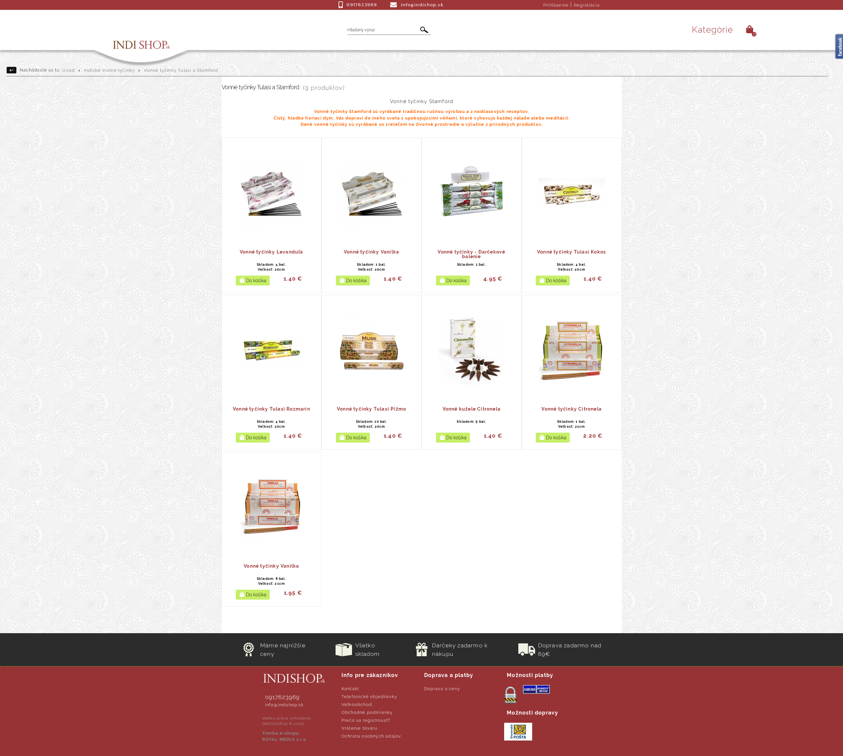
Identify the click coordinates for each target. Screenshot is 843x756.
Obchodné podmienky (367, 712)
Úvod (68, 70)
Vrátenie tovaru (359, 728)
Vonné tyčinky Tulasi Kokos (571, 252)
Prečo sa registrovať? (365, 720)
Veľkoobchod (356, 704)
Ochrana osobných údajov (371, 736)
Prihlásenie (556, 5)
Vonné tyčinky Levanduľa (271, 252)
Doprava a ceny (442, 688)
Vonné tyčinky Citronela (571, 409)
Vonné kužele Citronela (472, 409)
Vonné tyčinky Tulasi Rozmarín (271, 409)
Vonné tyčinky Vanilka (371, 252)
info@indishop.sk (284, 704)
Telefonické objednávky (369, 696)
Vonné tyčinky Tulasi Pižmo (371, 409)
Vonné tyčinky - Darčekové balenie (471, 254)
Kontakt (350, 688)
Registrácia (587, 5)
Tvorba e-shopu (280, 733)
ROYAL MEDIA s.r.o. (285, 739)
